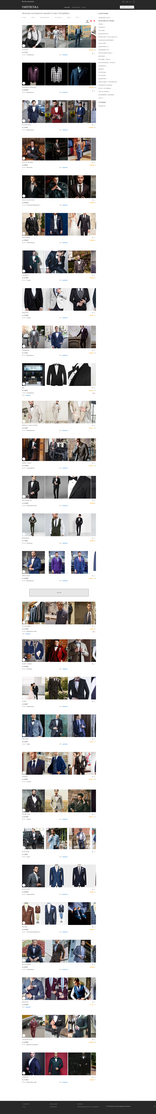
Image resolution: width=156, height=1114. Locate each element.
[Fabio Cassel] (59, 439)
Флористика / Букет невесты (107, 37)
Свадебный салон (104, 17)
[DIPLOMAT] (59, 552)
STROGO (25, 1077)
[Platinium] (59, 326)
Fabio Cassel (26, 463)
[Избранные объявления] (123, 2)
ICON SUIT (26, 889)
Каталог (67, 7)
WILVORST (26, 237)
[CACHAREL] (59, 602)
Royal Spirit (26, 964)
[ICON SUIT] (59, 865)
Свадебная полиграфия (105, 40)
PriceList (80, 1104)
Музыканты (102, 66)
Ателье (100, 24)
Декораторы (102, 78)
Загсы (100, 98)
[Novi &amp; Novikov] (59, 138)
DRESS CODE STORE (30, 425)
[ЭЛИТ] (59, 677)
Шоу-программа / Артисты (106, 62)
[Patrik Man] (59, 790)
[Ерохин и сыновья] (59, 63)
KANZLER (25, 852)
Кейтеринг (101, 56)
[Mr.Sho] (59, 903)
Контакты (53, 1106)
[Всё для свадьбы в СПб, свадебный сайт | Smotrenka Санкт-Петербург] (30, 7)
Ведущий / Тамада (104, 59)
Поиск (83, 7)
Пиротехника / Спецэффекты (107, 82)
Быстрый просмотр (58, 42)
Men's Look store (28, 200)
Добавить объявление (127, 7)
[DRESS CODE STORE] (59, 401)
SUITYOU (25, 50)
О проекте (26, 1104)
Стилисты (101, 27)
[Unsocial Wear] (59, 1016)
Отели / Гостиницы (104, 88)
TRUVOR (25, 739)
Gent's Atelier (27, 664)
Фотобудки (101, 75)
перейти (65, 54)
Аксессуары (102, 43)
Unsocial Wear (27, 1039)
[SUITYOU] (59, 26)
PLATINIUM (26, 125)
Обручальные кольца (105, 53)
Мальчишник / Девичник (106, 94)
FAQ (24, 1106)
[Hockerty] (59, 978)
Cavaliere (25, 275)
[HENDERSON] (59, 477)
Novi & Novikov (27, 162)
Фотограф (101, 30)
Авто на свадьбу (103, 91)
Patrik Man (26, 814)
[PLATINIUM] (59, 101)
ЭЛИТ (24, 701)
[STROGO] (59, 1053)
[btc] (59, 364)
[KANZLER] (59, 828)
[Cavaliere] (59, 251)
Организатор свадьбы (105, 85)
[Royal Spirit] (59, 940)
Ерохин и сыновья (29, 87)
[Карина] (59, 753)
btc (23, 388)
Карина (25, 776)
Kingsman (25, 538)
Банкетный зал (103, 46)
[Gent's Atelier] (59, 640)
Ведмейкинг (76, 7)
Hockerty (25, 1002)
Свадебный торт (103, 49)
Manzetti (25, 313)
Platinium (25, 350)
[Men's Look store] (59, 176)
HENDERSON (27, 500)
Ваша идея (53, 1104)
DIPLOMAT (26, 575)
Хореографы (102, 72)
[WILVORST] (59, 214)
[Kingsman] (59, 514)
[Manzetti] (59, 289)
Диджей (100, 69)
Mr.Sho (24, 927)
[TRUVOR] (59, 715)
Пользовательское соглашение (88, 1106)
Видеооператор (103, 33)
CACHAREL (26, 626)
